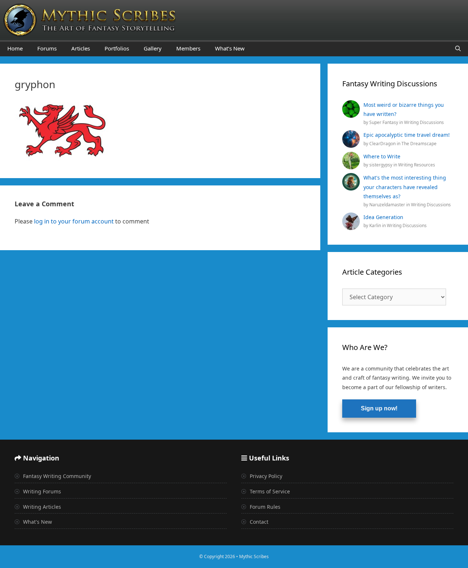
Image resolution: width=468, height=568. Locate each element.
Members (188, 48)
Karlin (375, 225)
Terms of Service (269, 491)
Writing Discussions (424, 122)
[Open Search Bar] (458, 48)
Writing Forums (41, 491)
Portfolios (117, 48)
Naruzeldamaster (387, 205)
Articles (80, 48)
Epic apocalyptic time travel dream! (406, 134)
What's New (37, 521)
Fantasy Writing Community (56, 476)
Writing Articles (41, 506)
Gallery (153, 48)
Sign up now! (379, 408)
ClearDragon (383, 143)
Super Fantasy (384, 122)
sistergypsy (381, 165)
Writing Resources (416, 165)
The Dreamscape (419, 143)
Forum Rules (264, 506)
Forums (47, 48)
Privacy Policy (265, 476)
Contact (258, 521)
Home (15, 48)
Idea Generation (383, 217)
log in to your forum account (74, 221)
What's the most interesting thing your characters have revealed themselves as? (404, 186)
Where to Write (381, 156)
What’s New (230, 48)
